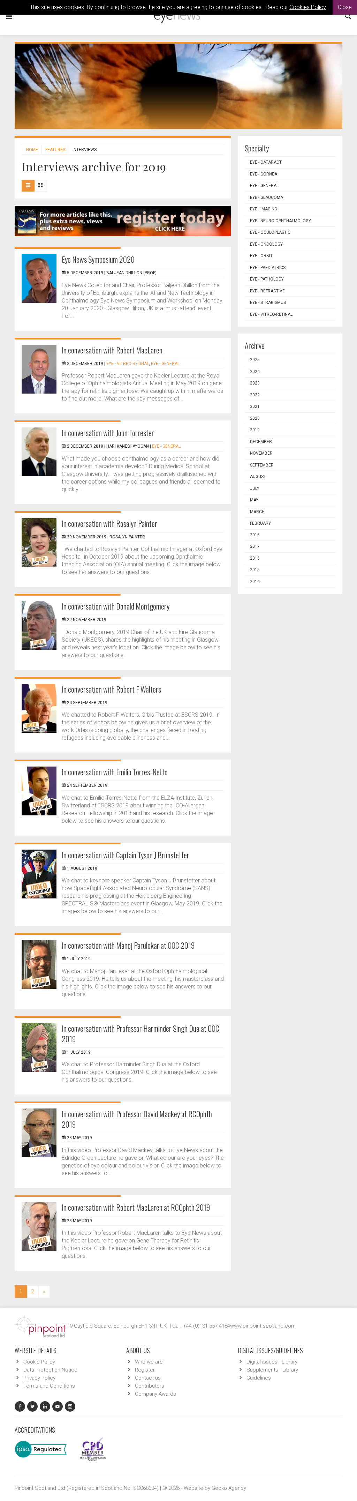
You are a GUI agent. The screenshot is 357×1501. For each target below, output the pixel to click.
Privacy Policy (39, 1378)
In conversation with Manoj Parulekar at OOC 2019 (128, 945)
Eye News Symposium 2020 (98, 259)
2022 (255, 395)
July (254, 488)
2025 (255, 359)
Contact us (148, 1378)
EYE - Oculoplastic (270, 232)
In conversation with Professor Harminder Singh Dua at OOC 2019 (140, 1033)
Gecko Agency (229, 1488)
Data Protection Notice (50, 1370)
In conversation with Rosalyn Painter (109, 523)
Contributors (149, 1386)
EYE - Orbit (261, 255)
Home (32, 149)
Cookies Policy (307, 7)
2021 (255, 406)
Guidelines (258, 1378)
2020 (255, 418)
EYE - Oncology (266, 244)
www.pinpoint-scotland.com (263, 1326)
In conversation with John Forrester (108, 432)
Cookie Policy (39, 1362)
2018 (255, 534)
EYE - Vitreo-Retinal (127, 363)
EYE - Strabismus (268, 302)
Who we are (149, 1362)
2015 (255, 569)
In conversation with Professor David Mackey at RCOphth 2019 (137, 1119)
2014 (255, 581)
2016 (255, 558)
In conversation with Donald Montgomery (115, 606)
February (260, 523)
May (254, 500)
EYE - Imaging (263, 209)
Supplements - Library (272, 1370)
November (261, 453)
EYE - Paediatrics (268, 267)
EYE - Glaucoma (266, 197)
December (261, 441)
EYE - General (165, 363)
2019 (255, 429)
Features (55, 149)
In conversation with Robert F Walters (111, 689)
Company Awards (155, 1394)
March (257, 511)
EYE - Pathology (267, 279)
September (262, 465)
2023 (255, 383)
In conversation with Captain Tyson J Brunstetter (125, 854)
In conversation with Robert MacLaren (112, 350)
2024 (255, 371)
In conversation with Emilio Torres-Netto (115, 771)
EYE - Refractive (267, 291)
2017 (255, 546)
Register (145, 1370)
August (258, 476)
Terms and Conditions (49, 1386)
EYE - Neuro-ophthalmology (280, 220)
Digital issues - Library (271, 1362)
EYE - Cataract (266, 162)
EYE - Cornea (263, 174)
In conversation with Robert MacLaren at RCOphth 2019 (136, 1207)
